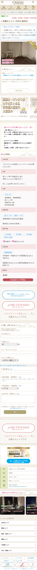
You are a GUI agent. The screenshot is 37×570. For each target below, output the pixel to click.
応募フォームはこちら (19, 295)
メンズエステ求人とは (19, 560)
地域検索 (18, 9)
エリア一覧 (18, 558)
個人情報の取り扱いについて (18, 408)
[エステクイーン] (18, 2)
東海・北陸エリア (6, 534)
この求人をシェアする (20, 461)
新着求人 (26, 9)
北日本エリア (5, 522)
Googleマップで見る (18, 280)
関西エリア (4, 539)
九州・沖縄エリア (6, 550)
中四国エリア (5, 545)
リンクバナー (31, 560)
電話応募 (22, 566)
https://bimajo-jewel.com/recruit (18, 486)
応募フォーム (7, 566)
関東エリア (4, 528)
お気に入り (11, 9)
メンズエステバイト (6, 558)
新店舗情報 (31, 558)
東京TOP (3, 9)
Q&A (33, 9)
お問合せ (6, 560)
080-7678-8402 (19, 305)
